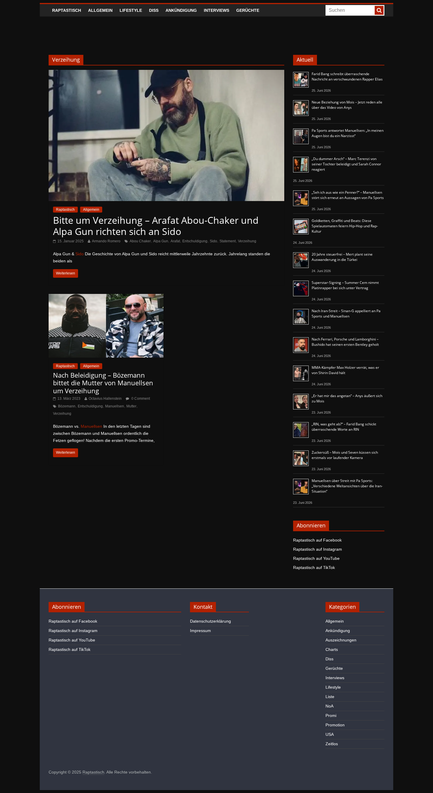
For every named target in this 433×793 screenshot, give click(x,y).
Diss (153, 10)
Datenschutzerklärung (210, 621)
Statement (227, 241)
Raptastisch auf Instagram (317, 549)
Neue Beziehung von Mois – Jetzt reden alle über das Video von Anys (347, 105)
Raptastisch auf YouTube (316, 558)
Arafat (175, 241)
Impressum (200, 630)
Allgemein (100, 10)
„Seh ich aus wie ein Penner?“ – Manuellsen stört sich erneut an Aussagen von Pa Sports (348, 195)
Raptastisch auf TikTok (314, 567)
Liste (329, 696)
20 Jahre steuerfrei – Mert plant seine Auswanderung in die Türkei (342, 257)
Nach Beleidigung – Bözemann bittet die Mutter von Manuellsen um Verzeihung (103, 383)
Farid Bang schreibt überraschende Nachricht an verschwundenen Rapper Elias (347, 76)
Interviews (216, 10)
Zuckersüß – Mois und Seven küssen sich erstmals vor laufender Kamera (345, 455)
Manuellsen (114, 406)
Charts (331, 649)
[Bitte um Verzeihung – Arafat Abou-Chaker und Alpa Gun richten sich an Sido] (166, 73)
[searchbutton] (379, 10)
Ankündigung (181, 10)
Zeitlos (331, 743)
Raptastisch (66, 10)
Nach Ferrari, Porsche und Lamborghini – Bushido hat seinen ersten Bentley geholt (345, 342)
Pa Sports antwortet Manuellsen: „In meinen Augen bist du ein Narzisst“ (348, 133)
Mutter (131, 406)
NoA (329, 706)
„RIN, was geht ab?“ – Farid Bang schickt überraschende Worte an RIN (344, 427)
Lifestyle (131, 10)
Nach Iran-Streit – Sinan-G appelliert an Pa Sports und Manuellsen (346, 313)
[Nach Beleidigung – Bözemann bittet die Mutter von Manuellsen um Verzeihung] (106, 297)
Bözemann (66, 406)
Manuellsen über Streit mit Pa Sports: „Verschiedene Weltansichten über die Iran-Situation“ (347, 486)
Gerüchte (247, 10)
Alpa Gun (160, 241)
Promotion (335, 725)
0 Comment (140, 398)
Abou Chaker (140, 241)
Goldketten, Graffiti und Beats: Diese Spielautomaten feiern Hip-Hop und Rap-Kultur (345, 226)
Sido (213, 241)
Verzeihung (247, 241)
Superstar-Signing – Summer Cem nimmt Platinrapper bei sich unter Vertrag (345, 285)
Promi (330, 715)
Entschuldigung (194, 241)
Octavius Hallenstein (105, 398)
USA (329, 734)
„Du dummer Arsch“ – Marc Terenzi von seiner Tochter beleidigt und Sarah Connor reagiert (346, 164)
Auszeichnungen (340, 640)
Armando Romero (106, 241)
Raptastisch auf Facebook (317, 540)
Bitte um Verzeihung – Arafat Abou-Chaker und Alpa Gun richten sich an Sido (156, 226)
